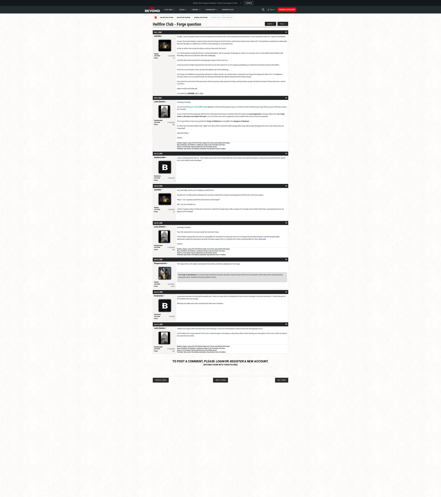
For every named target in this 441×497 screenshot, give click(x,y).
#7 (286, 292)
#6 (286, 259)
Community (211, 10)
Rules (182, 10)
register (237, 361)
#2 (286, 98)
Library (195, 10)
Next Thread (281, 380)
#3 (286, 153)
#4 (286, 186)
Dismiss (249, 3)
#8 (286, 324)
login (220, 361)
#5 (286, 223)
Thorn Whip (258, 239)
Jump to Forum (220, 380)
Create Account (287, 9)
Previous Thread (160, 380)
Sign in (272, 9)
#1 (286, 32)
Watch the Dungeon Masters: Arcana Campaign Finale (215, 3)
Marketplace (228, 10)
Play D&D (168, 10)
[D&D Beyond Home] (152, 9)
